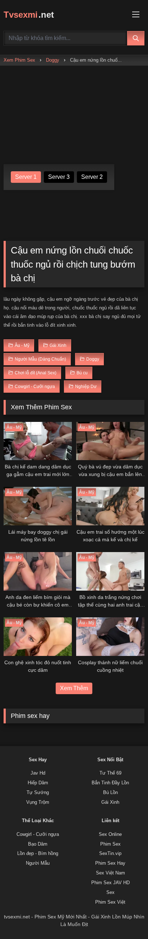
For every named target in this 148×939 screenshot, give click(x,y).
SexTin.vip (110, 853)
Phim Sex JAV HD (110, 882)
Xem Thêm (74, 688)
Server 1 (26, 177)
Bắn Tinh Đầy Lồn (110, 782)
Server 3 (59, 177)
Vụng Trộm (37, 802)
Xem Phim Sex (19, 60)
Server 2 (92, 177)
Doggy (52, 60)
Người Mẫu (38, 863)
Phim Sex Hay (110, 863)
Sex (110, 892)
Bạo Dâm (37, 844)
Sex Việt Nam (110, 873)
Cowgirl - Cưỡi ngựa (38, 834)
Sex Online (110, 834)
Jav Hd (38, 773)
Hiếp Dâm (38, 782)
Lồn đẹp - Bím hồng (37, 853)
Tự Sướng (38, 792)
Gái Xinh (110, 802)
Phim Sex (110, 844)
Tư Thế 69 (110, 773)
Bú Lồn (110, 792)
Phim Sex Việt (110, 902)
